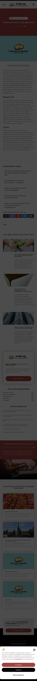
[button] (34, 650)
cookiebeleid (17, 659)
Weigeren (18, 670)
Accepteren (18, 665)
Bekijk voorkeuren (18, 675)
